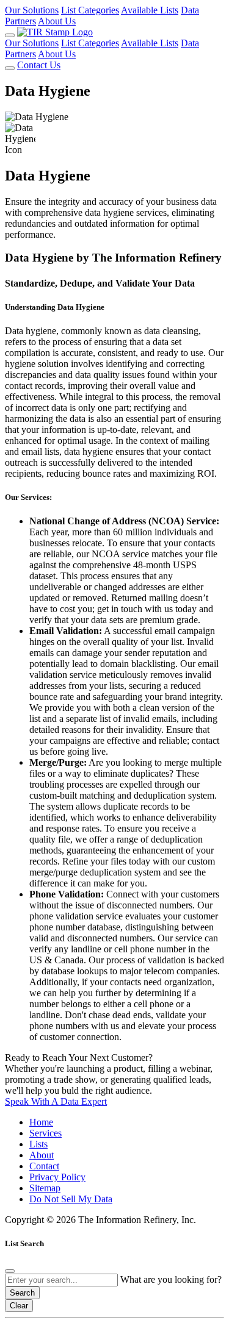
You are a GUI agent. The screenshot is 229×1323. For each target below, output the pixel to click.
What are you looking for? (171, 1279)
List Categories (90, 10)
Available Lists (149, 10)
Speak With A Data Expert (56, 1101)
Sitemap (44, 1188)
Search (22, 1292)
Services (45, 1133)
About (41, 1155)
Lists (38, 1144)
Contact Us (38, 65)
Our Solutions (32, 10)
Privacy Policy (57, 1177)
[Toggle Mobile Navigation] (10, 35)
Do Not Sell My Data (70, 1199)
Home (41, 1122)
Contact (44, 1166)
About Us (57, 21)
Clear (19, 1305)
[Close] (10, 1271)
